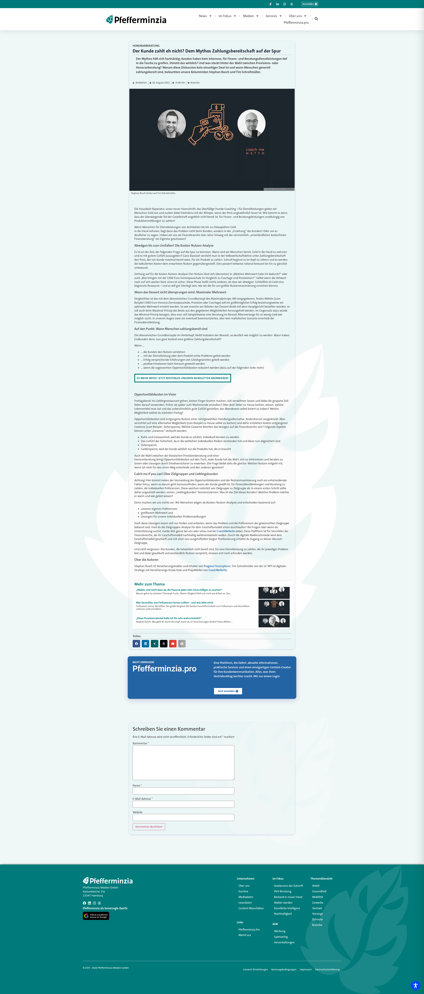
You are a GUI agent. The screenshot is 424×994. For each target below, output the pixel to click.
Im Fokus (225, 16)
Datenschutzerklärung (327, 969)
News (203, 16)
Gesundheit (319, 891)
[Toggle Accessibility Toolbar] (415, 985)
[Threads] (99, 903)
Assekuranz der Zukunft (288, 886)
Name (137, 785)
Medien (248, 16)
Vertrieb (317, 908)
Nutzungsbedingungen (283, 969)
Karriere (243, 891)
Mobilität (317, 897)
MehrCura (244, 935)
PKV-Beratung (282, 891)
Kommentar (141, 743)
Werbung (279, 931)
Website (137, 812)
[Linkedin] (89, 903)
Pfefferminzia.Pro (249, 929)
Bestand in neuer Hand (288, 897)
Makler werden (283, 902)
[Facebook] (84, 903)
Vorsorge (317, 914)
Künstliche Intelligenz (287, 908)
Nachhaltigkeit (283, 914)
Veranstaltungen (284, 942)
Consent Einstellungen (255, 969)
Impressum (306, 969)
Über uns (295, 16)
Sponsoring (281, 937)
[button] (136, 643)
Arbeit (315, 886)
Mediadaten (245, 897)
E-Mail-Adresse (143, 798)
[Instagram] (94, 903)
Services (271, 16)
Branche (195, 82)
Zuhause (317, 919)
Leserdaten (245, 902)
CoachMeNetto (226, 531)
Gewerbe (317, 902)
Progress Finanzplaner (217, 566)
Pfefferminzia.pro (296, 22)
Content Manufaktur (251, 908)
